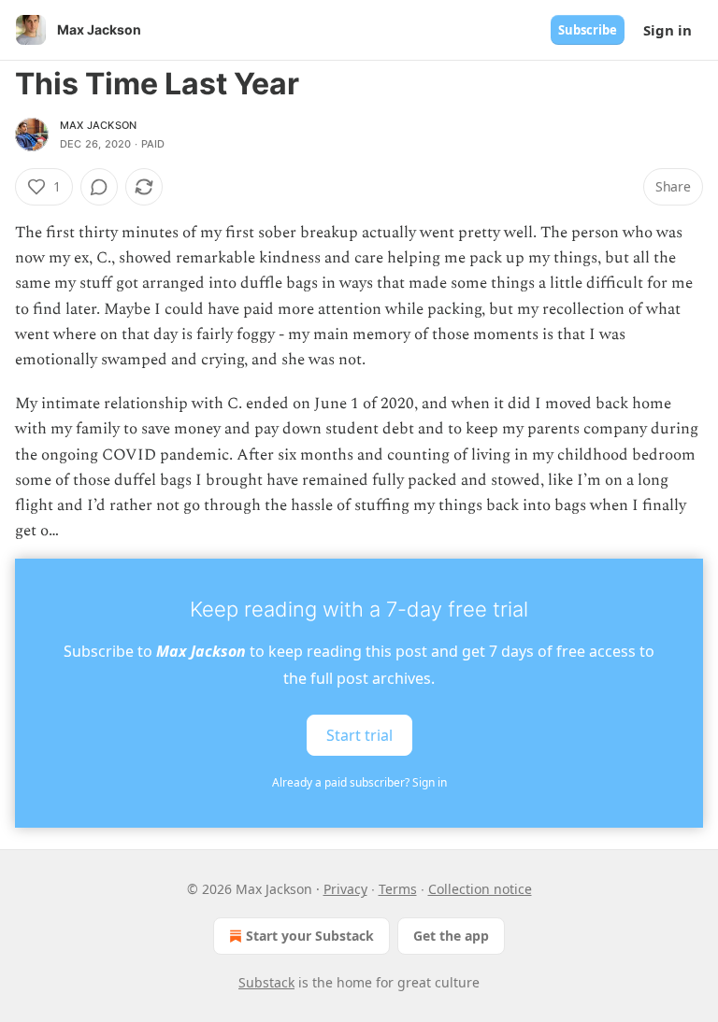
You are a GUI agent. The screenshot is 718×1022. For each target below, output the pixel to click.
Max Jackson (98, 125)
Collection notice (480, 889)
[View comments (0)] (99, 187)
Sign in (667, 30)
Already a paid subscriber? (359, 782)
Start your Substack (310, 935)
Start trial (359, 735)
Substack (266, 982)
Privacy (345, 889)
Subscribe (587, 29)
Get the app (451, 935)
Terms (398, 889)
